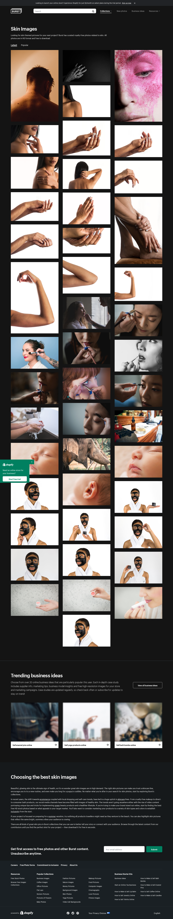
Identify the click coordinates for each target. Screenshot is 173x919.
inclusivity (15, 811)
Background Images (70, 890)
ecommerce (45, 798)
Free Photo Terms (27, 864)
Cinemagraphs (94, 890)
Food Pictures (94, 882)
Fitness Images (94, 897)
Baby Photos (41, 901)
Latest (14, 44)
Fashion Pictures (69, 878)
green (57, 805)
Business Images (43, 878)
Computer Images (95, 886)
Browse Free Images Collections (18, 883)
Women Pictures (43, 894)
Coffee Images (42, 882)
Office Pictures (42, 886)
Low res (50, 118)
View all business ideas (147, 685)
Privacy (64, 864)
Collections (105, 10)
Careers (14, 864)
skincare (121, 798)
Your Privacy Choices (97, 912)
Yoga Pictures (68, 897)
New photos (122, 10)
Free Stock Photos (17, 878)
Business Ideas (120, 878)
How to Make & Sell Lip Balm (125, 891)
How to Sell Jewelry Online (125, 895)
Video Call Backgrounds (71, 901)
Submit (154, 849)
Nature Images (68, 882)
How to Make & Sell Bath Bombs (150, 879)
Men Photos (67, 894)
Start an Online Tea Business (125, 884)
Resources (153, 10)
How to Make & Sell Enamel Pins (151, 886)
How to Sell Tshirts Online (124, 899)
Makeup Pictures (95, 878)
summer (52, 816)
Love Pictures (94, 894)
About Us (73, 864)
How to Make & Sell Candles (151, 895)
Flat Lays (40, 890)
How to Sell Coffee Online (150, 891)
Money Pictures (68, 886)
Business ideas (138, 10)
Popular (24, 44)
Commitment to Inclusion (48, 864)
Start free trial (15, 478)
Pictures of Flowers (44, 897)
